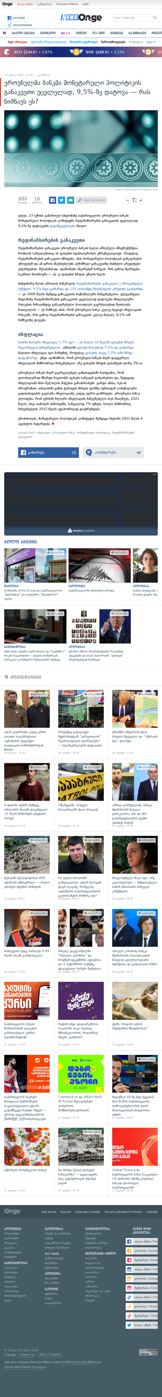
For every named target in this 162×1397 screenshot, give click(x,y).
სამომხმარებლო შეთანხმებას (79, 1362)
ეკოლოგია (11, 1267)
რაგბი (48, 1298)
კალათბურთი (53, 1303)
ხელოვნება (51, 1278)
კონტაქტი (152, 1211)
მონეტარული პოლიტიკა (93, 432)
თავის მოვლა (93, 1247)
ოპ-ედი (98, 33)
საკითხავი (137, 33)
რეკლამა (65, 1211)
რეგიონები (11, 1286)
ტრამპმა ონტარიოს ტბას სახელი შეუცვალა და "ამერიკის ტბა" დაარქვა (135, 722)
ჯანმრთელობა (97, 1229)
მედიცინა (90, 1238)
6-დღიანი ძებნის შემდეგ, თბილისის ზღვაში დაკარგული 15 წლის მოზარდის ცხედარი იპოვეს (27, 795)
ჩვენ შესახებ (49, 1211)
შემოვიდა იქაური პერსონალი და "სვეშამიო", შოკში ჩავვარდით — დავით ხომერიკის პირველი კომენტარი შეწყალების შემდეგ (34, 635)
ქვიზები (116, 33)
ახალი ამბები (25, 4)
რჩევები (90, 1300)
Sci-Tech (52, 1253)
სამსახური (91, 1286)
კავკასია (9, 1247)
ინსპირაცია (92, 1295)
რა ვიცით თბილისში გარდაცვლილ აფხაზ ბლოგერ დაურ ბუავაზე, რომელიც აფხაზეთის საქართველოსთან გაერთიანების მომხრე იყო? (81, 868)
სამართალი (11, 1291)
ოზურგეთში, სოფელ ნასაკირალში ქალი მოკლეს (81, 795)
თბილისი (9, 1281)
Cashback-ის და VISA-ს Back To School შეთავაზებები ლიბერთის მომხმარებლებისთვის (81, 1087)
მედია (7, 1300)
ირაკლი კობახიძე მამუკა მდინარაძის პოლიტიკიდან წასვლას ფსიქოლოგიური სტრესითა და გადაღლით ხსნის (135, 941)
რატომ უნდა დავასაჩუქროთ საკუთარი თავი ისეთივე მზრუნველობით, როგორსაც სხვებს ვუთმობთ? (81, 1014)
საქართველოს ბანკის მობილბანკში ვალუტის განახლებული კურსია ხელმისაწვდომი (27, 1014)
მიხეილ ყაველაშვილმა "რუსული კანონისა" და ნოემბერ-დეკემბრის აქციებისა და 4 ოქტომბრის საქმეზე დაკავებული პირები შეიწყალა (81, 941)
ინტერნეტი (51, 1263)
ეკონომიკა (43, 74)
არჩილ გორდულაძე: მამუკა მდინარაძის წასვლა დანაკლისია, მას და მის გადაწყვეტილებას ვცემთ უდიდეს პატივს (135, 795)
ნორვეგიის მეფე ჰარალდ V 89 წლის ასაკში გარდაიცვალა (27, 941)
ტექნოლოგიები (54, 1258)
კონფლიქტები (13, 1252)
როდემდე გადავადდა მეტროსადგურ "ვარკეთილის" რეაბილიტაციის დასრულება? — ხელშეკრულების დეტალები (81, 722)
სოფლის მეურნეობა (57, 1247)
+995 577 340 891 (49, 1354)
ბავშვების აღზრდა (96, 1243)
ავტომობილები (94, 1267)
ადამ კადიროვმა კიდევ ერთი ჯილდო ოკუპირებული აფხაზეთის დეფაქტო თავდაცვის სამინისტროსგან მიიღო (27, 722)
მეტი (150, 42)
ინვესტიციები (22, 25)
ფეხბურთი (51, 1293)
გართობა (91, 1277)
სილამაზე (91, 1258)
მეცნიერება (51, 1267)
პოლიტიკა (136, 42)
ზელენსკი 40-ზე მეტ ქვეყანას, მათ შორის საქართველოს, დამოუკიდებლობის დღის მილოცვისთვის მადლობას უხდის (135, 1087)
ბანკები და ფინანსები (58, 1233)
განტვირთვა (44, 4)
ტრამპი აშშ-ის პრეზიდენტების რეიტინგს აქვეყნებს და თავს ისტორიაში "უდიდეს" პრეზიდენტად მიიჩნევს (98, 635)
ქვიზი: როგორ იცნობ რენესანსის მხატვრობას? (135, 1014)
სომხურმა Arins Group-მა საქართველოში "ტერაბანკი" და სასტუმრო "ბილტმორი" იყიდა (34, 574)
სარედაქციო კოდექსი (88, 1211)
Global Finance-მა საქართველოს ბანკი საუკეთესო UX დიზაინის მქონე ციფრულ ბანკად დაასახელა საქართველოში (135, 1160)
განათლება (11, 1272)
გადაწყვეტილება (63, 226)
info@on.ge (27, 1354)
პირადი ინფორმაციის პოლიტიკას (25, 1366)
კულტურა (53, 1273)
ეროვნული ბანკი (63, 432)
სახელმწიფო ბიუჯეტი (58, 1243)
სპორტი (51, 1289)
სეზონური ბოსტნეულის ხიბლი (27, 1160)
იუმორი (90, 1281)
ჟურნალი (47, 33)
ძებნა (86, 4)
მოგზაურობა (93, 1263)
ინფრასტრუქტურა (15, 1295)
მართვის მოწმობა (67, 4)
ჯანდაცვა (9, 1277)
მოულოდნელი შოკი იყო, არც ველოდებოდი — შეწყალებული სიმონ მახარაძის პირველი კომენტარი (135, 868)
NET (65, 33)
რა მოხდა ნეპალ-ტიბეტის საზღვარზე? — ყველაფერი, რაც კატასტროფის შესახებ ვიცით (81, 1160)
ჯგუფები (18, 18)
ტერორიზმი (11, 1238)
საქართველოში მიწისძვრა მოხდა (98, 570)
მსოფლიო (10, 1243)
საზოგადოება (16, 1263)
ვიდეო (81, 33)
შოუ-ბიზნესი (52, 1282)
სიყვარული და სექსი (98, 1291)
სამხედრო (10, 1256)
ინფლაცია (44, 432)
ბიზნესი (49, 1238)
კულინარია (92, 1272)
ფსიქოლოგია (93, 1233)
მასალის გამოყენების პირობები (124, 1211)
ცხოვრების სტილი (100, 1253)
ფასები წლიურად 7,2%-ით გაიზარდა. (106, 348)
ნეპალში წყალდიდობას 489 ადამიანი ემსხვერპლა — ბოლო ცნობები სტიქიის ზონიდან (27, 868)
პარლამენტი (12, 1233)
